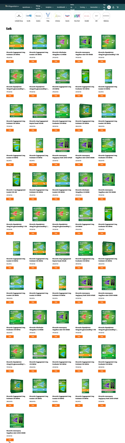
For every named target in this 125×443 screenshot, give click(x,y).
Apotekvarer (26, 7)
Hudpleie (49, 7)
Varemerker (94, 7)
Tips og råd (104, 7)
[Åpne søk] (109, 7)
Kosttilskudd (61, 7)
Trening (82, 7)
